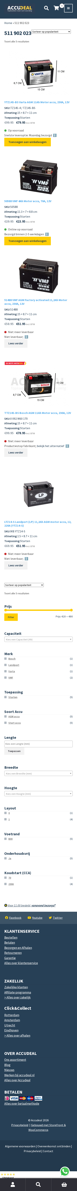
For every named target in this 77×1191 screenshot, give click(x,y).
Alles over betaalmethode (21, 1104)
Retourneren (13, 953)
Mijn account (13, 1184)
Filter (11, 617)
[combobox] (38, 639)
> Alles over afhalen (17, 1036)
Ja (9, 858)
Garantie (10, 958)
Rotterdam (11, 1015)
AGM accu (14, 716)
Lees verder (15, 343)
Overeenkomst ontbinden (53, 1146)
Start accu (14, 722)
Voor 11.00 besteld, (31, 905)
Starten (12, 697)
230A (11, 884)
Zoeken (38, 1184)
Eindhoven (11, 1030)
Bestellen (10, 938)
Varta (11, 671)
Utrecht (9, 1025)
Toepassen (14, 751)
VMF (10, 677)
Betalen (9, 943)
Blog (7, 1065)
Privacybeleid (19, 1125)
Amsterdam (12, 1020)
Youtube (37, 918)
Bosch (12, 658)
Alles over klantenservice (21, 963)
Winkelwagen (56, 1180)
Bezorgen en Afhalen (18, 948)
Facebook (15, 918)
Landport (13, 665)
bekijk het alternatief (50, 446)
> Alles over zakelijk (17, 997)
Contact (48, 1151)
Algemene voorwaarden (20, 1146)
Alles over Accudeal (17, 1080)
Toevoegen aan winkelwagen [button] (27, 142)
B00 (10, 838)
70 (9, 877)
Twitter (58, 918)
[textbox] (38, 639)
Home (8, 23)
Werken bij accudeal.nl (19, 1075)
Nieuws (9, 1070)
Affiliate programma (17, 992)
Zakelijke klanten (16, 987)
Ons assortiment (15, 1060)
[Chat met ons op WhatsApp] (64, 1171)
